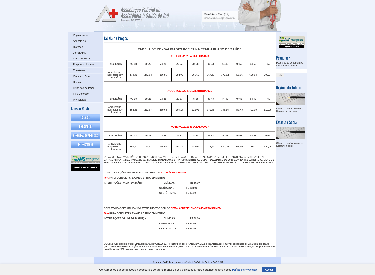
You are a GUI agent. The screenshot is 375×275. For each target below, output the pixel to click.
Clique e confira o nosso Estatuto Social (289, 144)
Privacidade (79, 99)
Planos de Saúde (82, 76)
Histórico (78, 46)
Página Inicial (80, 35)
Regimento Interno (83, 64)
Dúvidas (77, 82)
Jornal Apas (79, 52)
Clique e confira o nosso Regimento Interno (289, 110)
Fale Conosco (81, 93)
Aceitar (269, 269)
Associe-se (79, 41)
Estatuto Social (81, 58)
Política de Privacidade (245, 269)
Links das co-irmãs (84, 87)
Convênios (79, 70)
